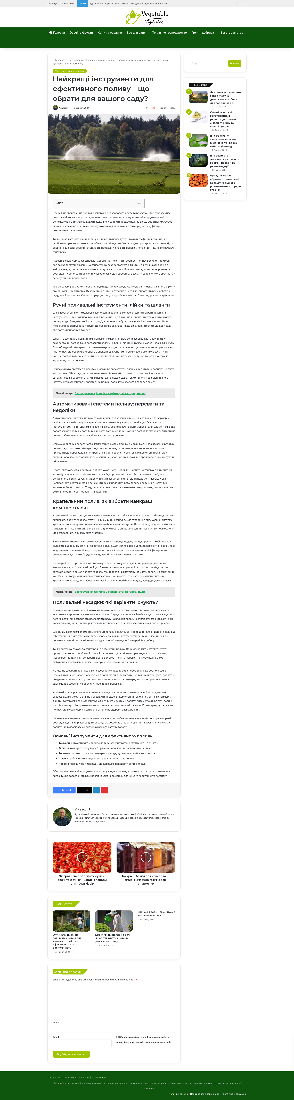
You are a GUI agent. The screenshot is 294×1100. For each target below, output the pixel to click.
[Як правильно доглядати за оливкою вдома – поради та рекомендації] (198, 160)
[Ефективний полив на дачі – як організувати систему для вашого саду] (114, 921)
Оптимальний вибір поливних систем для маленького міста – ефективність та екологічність (67, 941)
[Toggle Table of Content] (137, 203)
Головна (58, 32)
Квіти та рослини (110, 32)
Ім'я (56, 1022)
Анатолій (63, 108)
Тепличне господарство (169, 32)
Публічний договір (178, 1094)
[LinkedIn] (96, 790)
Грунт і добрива (203, 32)
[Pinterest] (104, 790)
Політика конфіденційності (204, 1094)
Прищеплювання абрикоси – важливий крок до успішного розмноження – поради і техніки (225, 182)
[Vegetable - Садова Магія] (147, 17)
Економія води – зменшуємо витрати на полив (156, 913)
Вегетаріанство (232, 32)
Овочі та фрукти (81, 32)
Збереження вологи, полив (100, 60)
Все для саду (136, 32)
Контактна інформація (234, 1094)
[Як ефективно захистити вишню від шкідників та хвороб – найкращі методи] (198, 140)
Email (57, 1037)
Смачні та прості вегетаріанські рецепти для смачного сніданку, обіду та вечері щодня (225, 119)
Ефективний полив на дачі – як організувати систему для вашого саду (113, 938)
